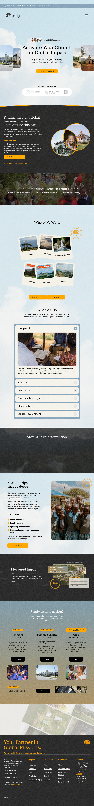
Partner (47, 659)
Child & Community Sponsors (26, 6)
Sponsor (18, 659)
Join (76, 659)
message (79, 774)
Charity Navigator (81, 780)
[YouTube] (87, 763)
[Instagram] (83, 763)
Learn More (18, 545)
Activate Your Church (47, 71)
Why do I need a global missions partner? (16, 163)
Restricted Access (44, 6)
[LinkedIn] (85, 766)
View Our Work (39, 297)
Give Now (56, 297)
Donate (43, 691)
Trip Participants (9, 6)
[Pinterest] (81, 766)
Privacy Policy (16, 784)
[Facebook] (79, 763)
